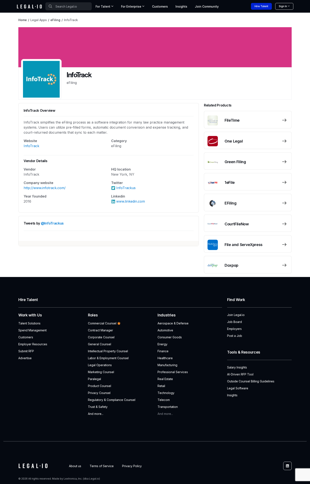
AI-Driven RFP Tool (240, 374)
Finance (163, 351)
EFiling (230, 203)
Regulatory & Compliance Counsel (111, 400)
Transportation (168, 407)
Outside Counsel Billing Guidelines (250, 381)
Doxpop (231, 265)
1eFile (230, 182)
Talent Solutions (29, 323)
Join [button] (207, 6)
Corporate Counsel (101, 337)
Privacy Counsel (99, 393)
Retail (161, 386)
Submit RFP (26, 351)
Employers (234, 329)
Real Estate (165, 379)
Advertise (25, 358)
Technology (166, 393)
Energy (162, 344)
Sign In (283, 6)
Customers (160, 6)
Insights (181, 6)
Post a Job (234, 335)
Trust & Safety (98, 407)
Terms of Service (102, 466)
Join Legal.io (236, 315)
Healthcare (165, 358)
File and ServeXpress (244, 244)
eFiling (55, 20)
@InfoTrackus (52, 223)
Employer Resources (32, 344)
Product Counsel (99, 386)
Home (22, 20)
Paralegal (94, 379)
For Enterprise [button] (131, 6)
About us (75, 466)
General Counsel (99, 344)
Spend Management (32, 330)
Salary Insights (237, 367)
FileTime (232, 120)
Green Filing (235, 162)
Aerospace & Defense (173, 323)
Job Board (234, 322)
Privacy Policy (132, 466)
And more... (95, 413)
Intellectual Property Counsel (108, 351)
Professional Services (173, 372)
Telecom (164, 400)
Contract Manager (100, 330)
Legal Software (237, 388)
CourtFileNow (237, 224)
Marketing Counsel (101, 372)
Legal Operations (100, 365)
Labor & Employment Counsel (108, 358)
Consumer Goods (170, 337)
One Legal (234, 141)
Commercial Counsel (102, 323)
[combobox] (68, 6)
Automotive (165, 330)
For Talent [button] (103, 6)
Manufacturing (167, 365)
